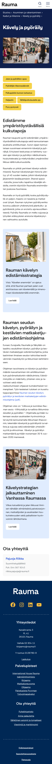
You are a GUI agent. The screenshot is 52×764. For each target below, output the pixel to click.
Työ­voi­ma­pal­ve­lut (26, 694)
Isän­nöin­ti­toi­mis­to (26, 676)
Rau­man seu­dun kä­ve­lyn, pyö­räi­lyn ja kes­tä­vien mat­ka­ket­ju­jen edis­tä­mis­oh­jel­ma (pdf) (25, 396)
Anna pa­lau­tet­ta (26, 716)
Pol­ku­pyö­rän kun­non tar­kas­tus (19, 93)
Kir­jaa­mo (26, 680)
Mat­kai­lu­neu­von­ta (26, 683)
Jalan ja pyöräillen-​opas (16, 79)
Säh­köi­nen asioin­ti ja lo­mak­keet (26, 720)
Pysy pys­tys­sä (12, 107)
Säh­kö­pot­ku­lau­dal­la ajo (30, 100)
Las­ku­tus (26, 659)
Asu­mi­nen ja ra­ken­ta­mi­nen (27, 12)
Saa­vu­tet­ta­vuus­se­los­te (26, 754)
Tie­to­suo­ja (26, 759)
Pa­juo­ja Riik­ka (15, 558)
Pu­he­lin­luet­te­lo (26, 711)
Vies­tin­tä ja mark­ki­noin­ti (26, 724)
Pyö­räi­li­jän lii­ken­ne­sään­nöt (17, 86)
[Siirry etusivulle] (9, 4)
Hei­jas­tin (9, 100)
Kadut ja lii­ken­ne (11, 15)
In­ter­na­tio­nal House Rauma (26, 673)
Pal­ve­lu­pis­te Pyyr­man (26, 690)
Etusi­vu (6, 12)
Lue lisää (12, 300)
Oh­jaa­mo (26, 687)
